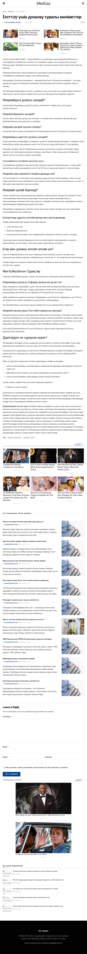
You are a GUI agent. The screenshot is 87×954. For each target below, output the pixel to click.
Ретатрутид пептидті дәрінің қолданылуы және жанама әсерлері (35, 871)
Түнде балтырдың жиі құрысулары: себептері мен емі (31, 897)
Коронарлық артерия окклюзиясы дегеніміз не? (21, 681)
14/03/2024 (23, 544)
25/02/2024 (23, 642)
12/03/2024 (28, 22)
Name (6, 747)
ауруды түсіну (29, 437)
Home (4, 11)
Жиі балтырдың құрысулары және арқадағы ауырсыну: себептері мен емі (38, 880)
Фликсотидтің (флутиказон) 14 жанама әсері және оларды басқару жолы (38, 906)
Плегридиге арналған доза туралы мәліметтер (21, 600)
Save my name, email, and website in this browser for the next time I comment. (36, 767)
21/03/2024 (23, 524)
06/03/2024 (23, 603)
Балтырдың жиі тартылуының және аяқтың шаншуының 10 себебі (35, 889)
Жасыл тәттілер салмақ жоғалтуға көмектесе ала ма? (23, 619)
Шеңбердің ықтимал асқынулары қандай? (19, 659)
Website (48, 757)
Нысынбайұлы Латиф (13, 22)
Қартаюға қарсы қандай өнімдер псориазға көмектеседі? (24, 541)
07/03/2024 (23, 583)
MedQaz (43, 3)
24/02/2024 (23, 683)
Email (6, 757)
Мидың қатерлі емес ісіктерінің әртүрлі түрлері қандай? (24, 561)
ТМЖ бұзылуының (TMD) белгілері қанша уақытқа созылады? (27, 639)
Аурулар (10, 11)
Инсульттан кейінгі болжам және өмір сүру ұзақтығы (23, 522)
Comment (7, 716)
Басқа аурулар (20, 11)
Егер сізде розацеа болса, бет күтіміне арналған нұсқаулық (25, 580)
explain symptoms (14, 437)
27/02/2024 (23, 622)
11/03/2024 (23, 563)
